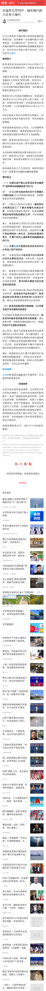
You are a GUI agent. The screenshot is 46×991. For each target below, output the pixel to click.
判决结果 (6, 369)
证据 (16, 246)
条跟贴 (22, 482)
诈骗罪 (12, 53)
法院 (4, 374)
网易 (4, 3)
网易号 (11, 3)
